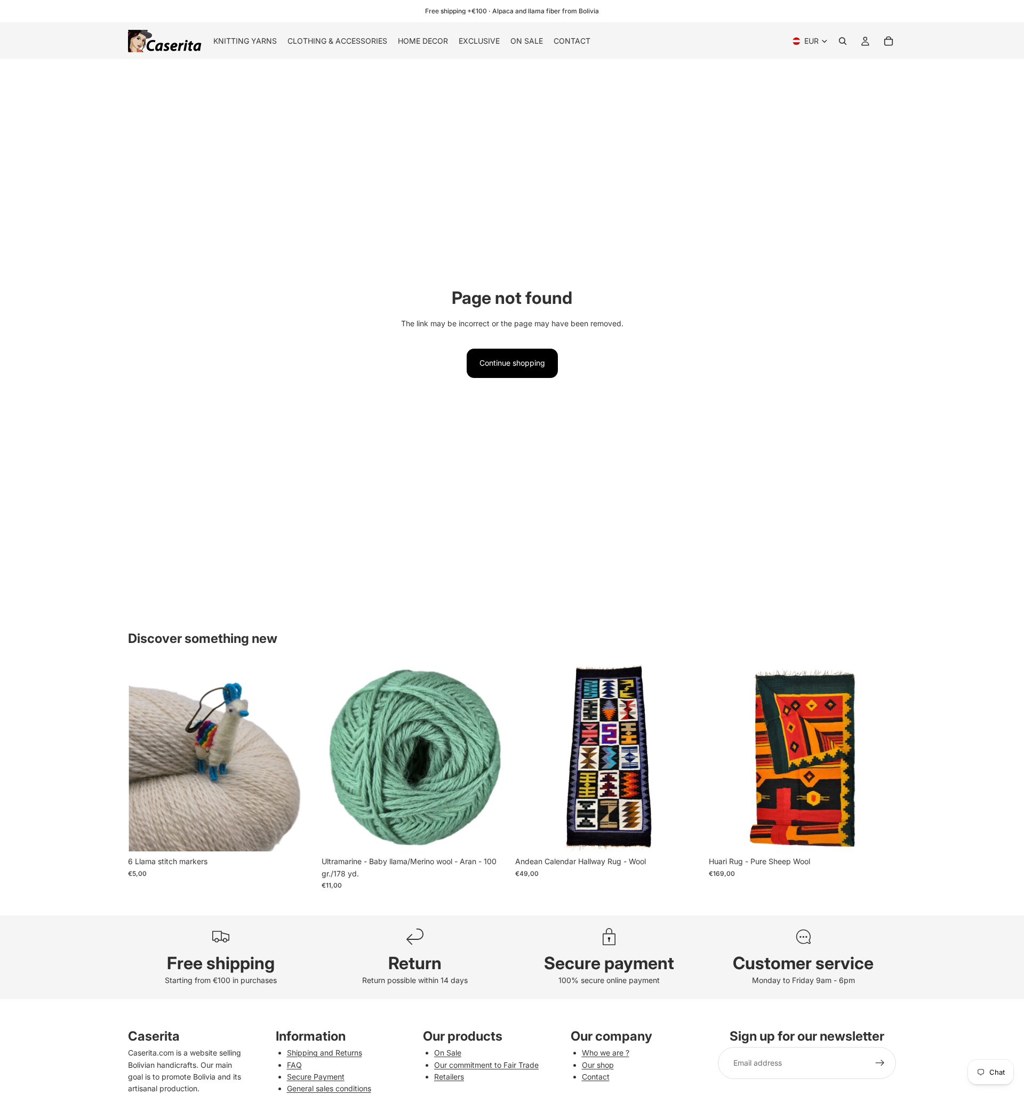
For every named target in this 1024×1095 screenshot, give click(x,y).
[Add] (298, 835)
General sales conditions (329, 1088)
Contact (596, 1076)
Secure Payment (316, 1076)
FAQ (294, 1064)
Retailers (449, 1076)
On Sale (447, 1052)
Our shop (598, 1064)
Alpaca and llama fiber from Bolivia (545, 11)
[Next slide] (299, 758)
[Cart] (888, 41)
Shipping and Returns (324, 1052)
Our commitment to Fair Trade (486, 1064)
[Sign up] (880, 1063)
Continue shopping (512, 362)
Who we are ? (605, 1052)
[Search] (842, 41)
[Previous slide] (144, 758)
